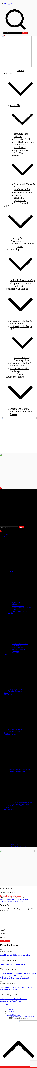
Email (2, 933)
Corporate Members (20, 283)
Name (2, 930)
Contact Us (7, 5)
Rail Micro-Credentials (22, 243)
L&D (5, 654)
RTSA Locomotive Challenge (19, 370)
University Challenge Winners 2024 (21, 364)
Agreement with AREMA (22, 151)
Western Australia (23, 192)
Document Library (19, 408)
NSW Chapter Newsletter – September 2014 (14, 899)
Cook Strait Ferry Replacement (12, 964)
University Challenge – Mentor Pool (22, 322)
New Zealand (21, 203)
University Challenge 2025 (16, 771)
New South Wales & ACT (24, 185)
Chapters (10, 613)
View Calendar (4, 1004)
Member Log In (9, 3)
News (20, 246)
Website (2, 937)
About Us (11, 571)
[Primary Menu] (1, 488)
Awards (20, 374)
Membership (8, 694)
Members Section (9, 809)
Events (20, 286)
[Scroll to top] (18, 1067)
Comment (3, 914)
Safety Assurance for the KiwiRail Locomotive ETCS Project (13, 1000)
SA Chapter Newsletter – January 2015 (12, 901)
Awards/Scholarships (13, 1015)
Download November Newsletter (10, 896)
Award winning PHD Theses (21, 413)
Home (20, 70)
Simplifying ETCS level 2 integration (15, 955)
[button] (4, 35)
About (6, 536)
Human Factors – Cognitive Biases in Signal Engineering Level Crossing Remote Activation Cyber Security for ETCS (18, 976)
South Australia (22, 189)
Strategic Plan (21, 133)
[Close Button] (1, 531)
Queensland (20, 200)
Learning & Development (17, 239)
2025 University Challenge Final (22, 359)
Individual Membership (22, 280)
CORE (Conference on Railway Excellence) (24, 144)
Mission (18, 136)
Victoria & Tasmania (19, 196)
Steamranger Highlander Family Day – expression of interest (16, 988)
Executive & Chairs (24, 139)
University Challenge (10, 735)
